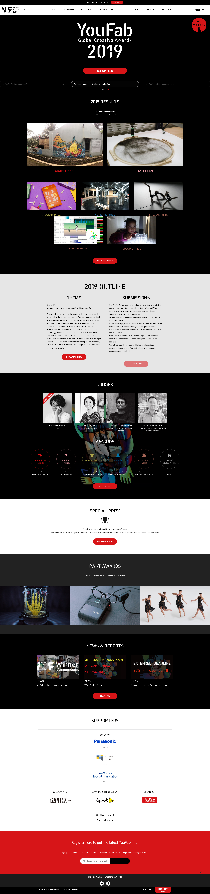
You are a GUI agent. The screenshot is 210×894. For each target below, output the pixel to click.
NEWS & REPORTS (108, 10)
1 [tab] (103, 90)
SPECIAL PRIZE (87, 10)
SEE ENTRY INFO (136, 360)
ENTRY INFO (68, 10)
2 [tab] (105, 90)
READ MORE (105, 696)
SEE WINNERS (117, 2)
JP (203, 10)
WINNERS (150, 10)
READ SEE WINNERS (105, 261)
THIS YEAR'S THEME (74, 357)
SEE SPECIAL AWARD (105, 541)
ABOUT (53, 10)
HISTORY (165, 10)
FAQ (124, 10)
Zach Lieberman (105, 820)
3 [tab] (108, 90)
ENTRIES (136, 10)
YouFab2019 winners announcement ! (88, 84)
